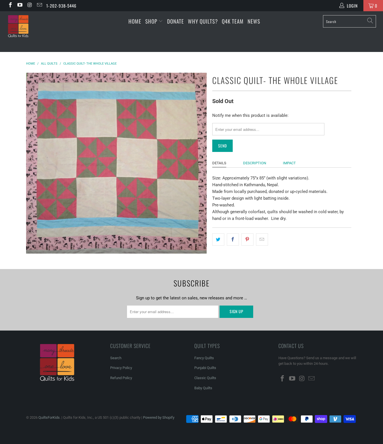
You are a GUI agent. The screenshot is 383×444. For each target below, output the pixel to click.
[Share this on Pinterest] (247, 239)
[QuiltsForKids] (33, 31)
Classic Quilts (205, 378)
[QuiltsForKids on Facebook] (10, 5)
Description (254, 163)
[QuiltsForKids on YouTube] (20, 5)
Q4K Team (233, 21)
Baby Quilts (203, 388)
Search (115, 358)
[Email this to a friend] (262, 239)
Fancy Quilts (204, 358)
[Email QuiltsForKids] (39, 5)
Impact (289, 163)
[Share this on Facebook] (233, 239)
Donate (175, 21)
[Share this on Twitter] (218, 239)
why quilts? (203, 21)
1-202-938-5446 (61, 6)
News (254, 21)
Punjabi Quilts (205, 368)
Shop (151, 21)
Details (219, 163)
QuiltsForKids (49, 417)
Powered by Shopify (158, 417)
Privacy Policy (121, 368)
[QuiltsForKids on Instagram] (29, 5)
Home (134, 21)
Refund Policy (121, 378)
